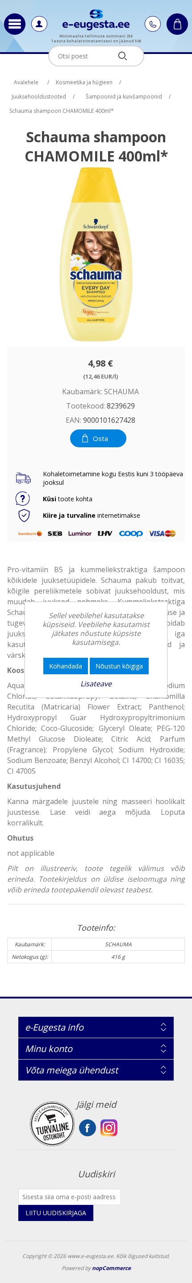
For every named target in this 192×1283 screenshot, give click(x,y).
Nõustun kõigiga (119, 666)
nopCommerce (111, 1268)
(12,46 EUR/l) (100, 376)
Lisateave (96, 684)
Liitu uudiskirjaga (55, 1213)
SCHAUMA (121, 391)
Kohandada (65, 666)
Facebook (87, 1127)
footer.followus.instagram (108, 1127)
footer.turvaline (52, 1123)
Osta (100, 438)
